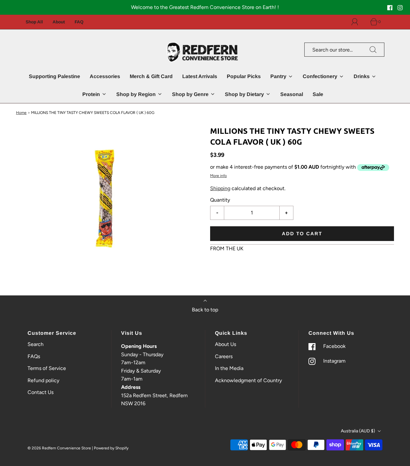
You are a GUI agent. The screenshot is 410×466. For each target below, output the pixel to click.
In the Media (229, 368)
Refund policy (43, 380)
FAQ (79, 22)
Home (21, 112)
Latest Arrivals (199, 76)
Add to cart (302, 233)
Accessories (105, 76)
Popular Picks (244, 76)
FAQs (34, 356)
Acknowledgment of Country (248, 380)
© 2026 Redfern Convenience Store (59, 448)
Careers (224, 356)
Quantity (220, 200)
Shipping (220, 188)
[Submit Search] (373, 50)
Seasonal (291, 94)
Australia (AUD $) (358, 431)
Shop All (34, 22)
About (59, 22)
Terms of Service (47, 368)
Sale (318, 94)
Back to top (205, 310)
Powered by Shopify (111, 448)
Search (36, 344)
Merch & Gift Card (151, 76)
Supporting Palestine (54, 76)
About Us (225, 344)
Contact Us (40, 392)
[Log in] (358, 22)
